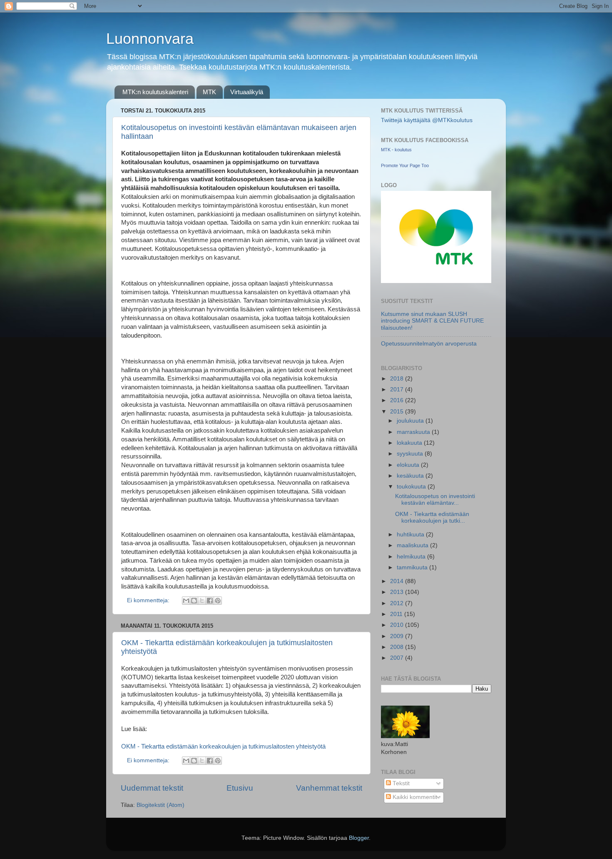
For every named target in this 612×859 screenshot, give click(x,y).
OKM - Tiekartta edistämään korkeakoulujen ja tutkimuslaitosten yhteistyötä (223, 746)
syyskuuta (411, 454)
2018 (397, 379)
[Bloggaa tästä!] (194, 600)
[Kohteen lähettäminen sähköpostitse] (186, 600)
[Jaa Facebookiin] (210, 600)
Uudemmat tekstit (152, 788)
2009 (397, 636)
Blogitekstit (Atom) (160, 805)
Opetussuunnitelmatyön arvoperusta (429, 344)
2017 (397, 389)
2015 (397, 411)
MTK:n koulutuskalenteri (155, 91)
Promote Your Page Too (405, 165)
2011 (397, 614)
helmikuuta (412, 556)
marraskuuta (414, 432)
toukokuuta (412, 486)
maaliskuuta (413, 545)
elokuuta (409, 465)
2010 (397, 625)
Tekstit (400, 783)
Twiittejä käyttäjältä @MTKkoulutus (427, 120)
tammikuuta (413, 567)
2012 (397, 603)
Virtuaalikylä (246, 91)
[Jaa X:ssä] (202, 600)
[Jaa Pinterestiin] (218, 600)
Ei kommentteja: (149, 600)
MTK (209, 91)
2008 (397, 647)
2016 (397, 400)
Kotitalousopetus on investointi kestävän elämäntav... (435, 499)
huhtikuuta (411, 534)
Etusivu (239, 788)
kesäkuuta (411, 476)
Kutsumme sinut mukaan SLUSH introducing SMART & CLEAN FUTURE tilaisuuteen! (432, 321)
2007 (397, 658)
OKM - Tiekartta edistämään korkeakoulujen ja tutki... (432, 517)
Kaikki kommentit (414, 797)
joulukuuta (411, 421)
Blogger (359, 838)
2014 (397, 581)
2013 (397, 592)
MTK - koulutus (396, 149)
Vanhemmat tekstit (329, 788)
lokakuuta (410, 443)
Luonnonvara (150, 38)
